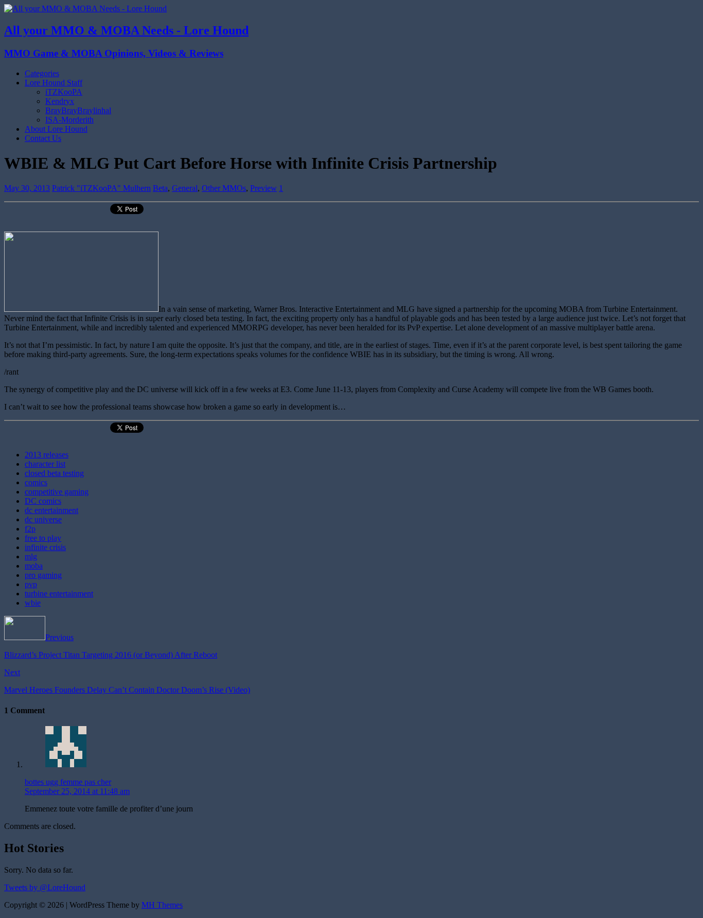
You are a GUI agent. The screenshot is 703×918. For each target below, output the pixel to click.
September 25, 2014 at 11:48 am (77, 791)
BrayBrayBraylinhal (78, 110)
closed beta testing (54, 473)
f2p (30, 528)
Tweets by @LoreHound (44, 887)
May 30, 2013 (27, 188)
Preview (263, 188)
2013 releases (46, 454)
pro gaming (43, 575)
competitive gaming (57, 491)
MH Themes (162, 905)
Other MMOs (224, 188)
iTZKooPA (63, 91)
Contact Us (43, 138)
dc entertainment (51, 510)
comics (36, 482)
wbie (33, 602)
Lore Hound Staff (53, 82)
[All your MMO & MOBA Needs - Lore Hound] (85, 8)
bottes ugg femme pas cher (68, 782)
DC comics (43, 501)
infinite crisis (45, 547)
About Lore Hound (56, 129)
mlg (31, 556)
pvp (31, 584)
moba (34, 565)
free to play (43, 538)
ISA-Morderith (69, 119)
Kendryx (59, 101)
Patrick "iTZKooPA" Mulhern (101, 188)
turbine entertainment (59, 593)
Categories (42, 73)
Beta (160, 188)
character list (45, 464)
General (185, 188)
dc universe (43, 519)
